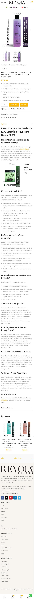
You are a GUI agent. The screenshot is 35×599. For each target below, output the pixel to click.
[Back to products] (4, 69)
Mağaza (3, 542)
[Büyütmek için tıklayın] (4, 46)
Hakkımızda (4, 561)
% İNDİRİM (15, 458)
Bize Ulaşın (3, 536)
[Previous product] (2, 69)
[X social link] (9, 117)
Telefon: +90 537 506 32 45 (9, 491)
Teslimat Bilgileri (5, 564)
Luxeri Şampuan (21, 65)
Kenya (2, 523)
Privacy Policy (24, 589)
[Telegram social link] (15, 117)
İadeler (2, 545)
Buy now (23, 105)
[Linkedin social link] (13, 117)
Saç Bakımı (12, 65)
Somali (2, 520)
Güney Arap (4, 517)
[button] (3, 30)
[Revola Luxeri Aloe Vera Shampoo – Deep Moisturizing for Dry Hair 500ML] (8, 428)
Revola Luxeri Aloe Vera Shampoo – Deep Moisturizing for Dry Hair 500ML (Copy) (25, 442)
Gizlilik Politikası (5, 567)
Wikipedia (4, 400)
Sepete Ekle (14, 105)
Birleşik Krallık (4, 508)
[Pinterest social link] (11, 117)
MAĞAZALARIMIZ (5, 503)
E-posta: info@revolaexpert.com (10, 493)
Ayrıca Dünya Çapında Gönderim (9, 529)
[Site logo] (17, 2)
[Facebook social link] (7, 117)
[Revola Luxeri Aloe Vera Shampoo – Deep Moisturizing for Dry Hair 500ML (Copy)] (25, 428)
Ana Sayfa (4, 65)
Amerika (3, 511)
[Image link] (17, 469)
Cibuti (2, 526)
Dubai (2, 514)
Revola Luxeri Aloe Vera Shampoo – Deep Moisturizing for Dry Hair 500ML (9, 442)
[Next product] (6, 69)
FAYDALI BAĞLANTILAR (6, 533)
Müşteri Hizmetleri (6, 558)
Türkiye (2, 506)
